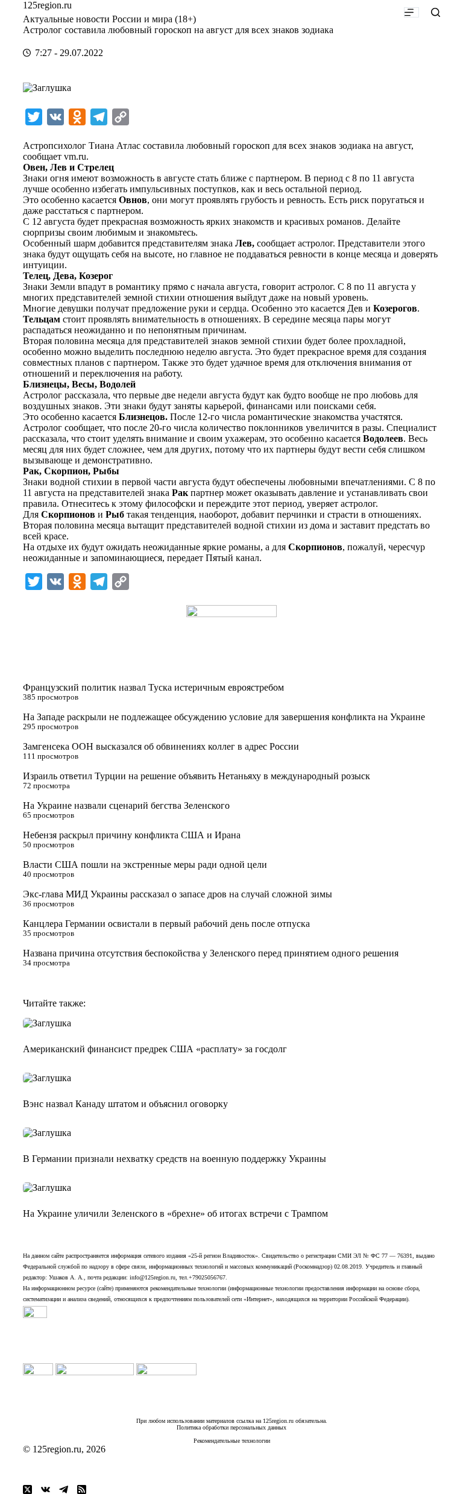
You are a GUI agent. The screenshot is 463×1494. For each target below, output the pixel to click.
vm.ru (75, 156)
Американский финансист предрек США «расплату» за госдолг (155, 1049)
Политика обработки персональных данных (231, 1427)
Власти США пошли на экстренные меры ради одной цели (145, 864)
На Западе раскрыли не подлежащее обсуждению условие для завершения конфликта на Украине (224, 717)
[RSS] (81, 1489)
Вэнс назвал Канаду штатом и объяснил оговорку (125, 1104)
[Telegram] (63, 1489)
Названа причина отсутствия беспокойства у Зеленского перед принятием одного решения (210, 953)
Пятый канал (232, 558)
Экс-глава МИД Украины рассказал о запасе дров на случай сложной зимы (177, 894)
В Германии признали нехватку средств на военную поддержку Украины (174, 1158)
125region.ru (47, 5)
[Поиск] (435, 12)
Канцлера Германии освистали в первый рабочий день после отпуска (166, 923)
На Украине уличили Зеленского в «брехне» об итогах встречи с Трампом (175, 1213)
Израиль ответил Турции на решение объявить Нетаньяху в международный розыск (196, 776)
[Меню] (411, 12)
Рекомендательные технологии (232, 1440)
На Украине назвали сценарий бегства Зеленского (126, 805)
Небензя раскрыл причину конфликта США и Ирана (132, 835)
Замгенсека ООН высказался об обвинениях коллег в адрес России (161, 746)
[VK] (45, 1489)
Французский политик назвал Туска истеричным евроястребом (153, 687)
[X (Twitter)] (27, 1489)
